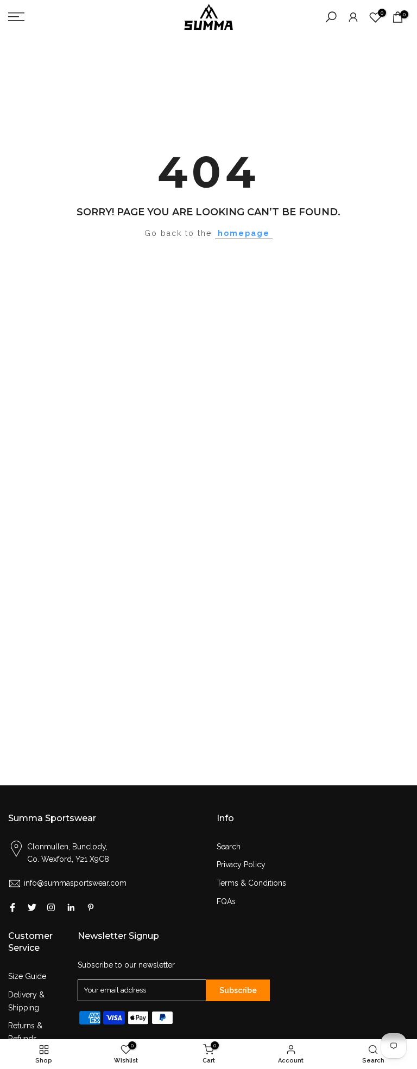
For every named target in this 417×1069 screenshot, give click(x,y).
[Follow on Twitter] (32, 907)
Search (229, 846)
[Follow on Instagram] (51, 907)
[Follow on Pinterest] (90, 907)
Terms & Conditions (251, 883)
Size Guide (27, 976)
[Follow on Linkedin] (71, 907)
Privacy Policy (241, 864)
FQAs (226, 901)
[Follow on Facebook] (12, 907)
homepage (244, 233)
